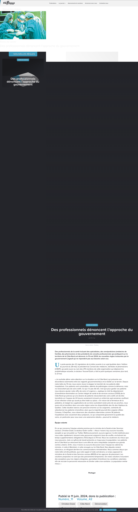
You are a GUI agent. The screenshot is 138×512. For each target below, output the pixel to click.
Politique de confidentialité (109, 509)
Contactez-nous (103, 3)
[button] (136, 3)
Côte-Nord (85, 504)
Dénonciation (100, 504)
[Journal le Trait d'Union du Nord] (11, 3)
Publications (52, 3)
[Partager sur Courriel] (94, 477)
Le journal (62, 3)
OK (100, 509)
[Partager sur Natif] (98, 477)
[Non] (136, 510)
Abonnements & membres (75, 3)
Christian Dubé (68, 504)
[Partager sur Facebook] (86, 477)
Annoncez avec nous (91, 3)
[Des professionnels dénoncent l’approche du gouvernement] (23, 73)
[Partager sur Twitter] (90, 477)
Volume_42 (84, 499)
